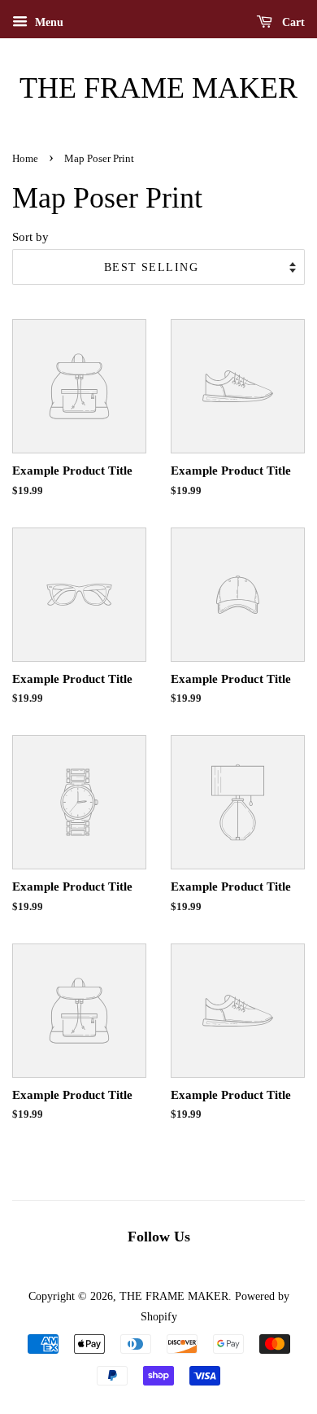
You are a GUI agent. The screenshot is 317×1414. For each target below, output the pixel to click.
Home (25, 158)
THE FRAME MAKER (158, 88)
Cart (292, 22)
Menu (47, 22)
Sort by (30, 236)
